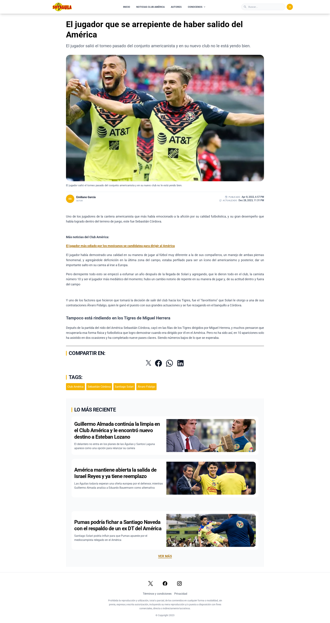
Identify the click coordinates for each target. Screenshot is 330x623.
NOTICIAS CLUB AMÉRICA (150, 6)
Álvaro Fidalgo (146, 386)
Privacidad (180, 593)
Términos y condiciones (157, 593)
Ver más (165, 556)
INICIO (126, 6)
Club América (75, 386)
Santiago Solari (124, 386)
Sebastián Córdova (99, 386)
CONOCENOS (195, 6)
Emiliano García (86, 197)
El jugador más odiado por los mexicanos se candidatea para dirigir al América (120, 246)
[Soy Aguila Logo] (62, 7)
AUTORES (176, 6)
